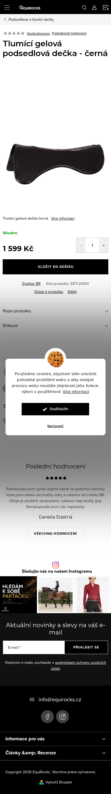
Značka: (31, 283)
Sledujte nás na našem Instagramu (57, 571)
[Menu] (7, 7)
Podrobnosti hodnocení (69, 33)
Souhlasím (59, 409)
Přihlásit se (86, 647)
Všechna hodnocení (55, 533)
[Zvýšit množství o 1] (103, 245)
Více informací (76, 391)
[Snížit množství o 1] (81, 245)
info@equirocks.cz (60, 699)
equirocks (62, 716)
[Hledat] (84, 7)
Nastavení (55, 426)
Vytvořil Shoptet (59, 782)
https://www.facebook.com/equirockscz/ (47, 716)
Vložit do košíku (56, 266)
